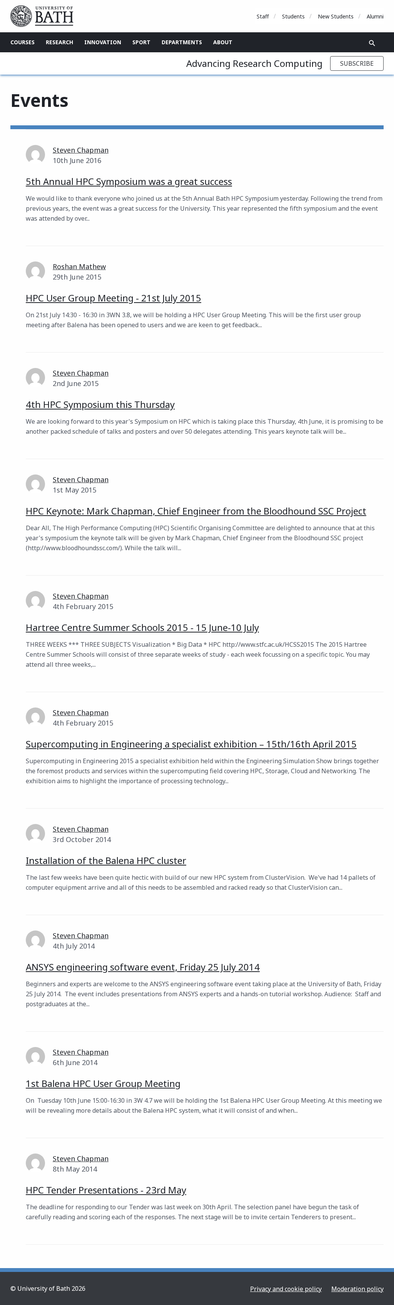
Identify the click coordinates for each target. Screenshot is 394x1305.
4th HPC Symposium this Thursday (100, 404)
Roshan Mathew (79, 266)
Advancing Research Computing (254, 63)
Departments (182, 42)
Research (59, 42)
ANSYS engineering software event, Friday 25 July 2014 (143, 966)
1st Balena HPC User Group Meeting (103, 1083)
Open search (372, 43)
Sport (141, 42)
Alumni (375, 16)
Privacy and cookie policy (286, 1289)
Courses (22, 42)
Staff (263, 16)
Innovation (102, 42)
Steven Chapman (81, 150)
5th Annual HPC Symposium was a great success (129, 181)
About (222, 42)
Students (293, 16)
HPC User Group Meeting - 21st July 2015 (113, 297)
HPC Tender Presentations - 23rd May (106, 1189)
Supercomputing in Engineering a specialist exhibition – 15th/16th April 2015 (191, 743)
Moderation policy (357, 1289)
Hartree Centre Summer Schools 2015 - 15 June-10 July (142, 627)
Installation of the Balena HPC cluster (106, 860)
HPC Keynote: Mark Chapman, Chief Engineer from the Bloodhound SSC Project (196, 510)
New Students (336, 16)
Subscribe (357, 63)
